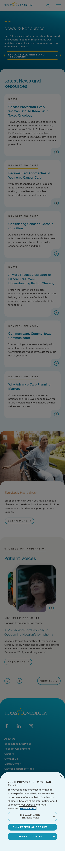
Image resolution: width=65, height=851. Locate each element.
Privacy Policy (28, 808)
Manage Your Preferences (30, 816)
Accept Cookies (30, 836)
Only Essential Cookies (30, 827)
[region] (32, 811)
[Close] (61, 776)
